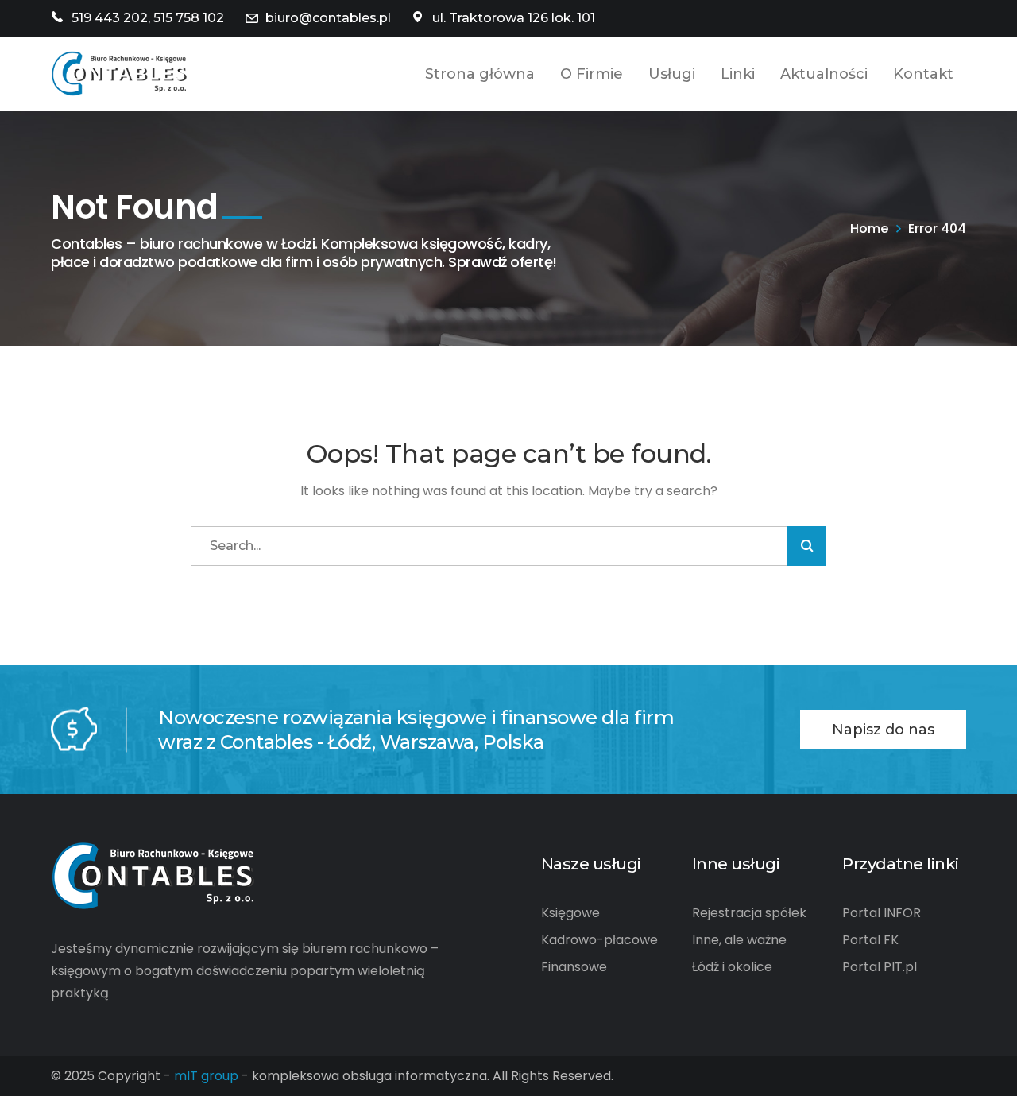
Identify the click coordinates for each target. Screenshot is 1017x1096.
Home (869, 228)
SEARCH (806, 546)
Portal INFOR (881, 913)
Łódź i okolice (732, 967)
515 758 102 (188, 17)
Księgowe (570, 913)
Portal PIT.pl (879, 967)
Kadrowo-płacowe (599, 940)
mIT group (206, 1076)
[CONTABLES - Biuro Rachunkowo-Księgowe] (119, 73)
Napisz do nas (883, 729)
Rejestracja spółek (749, 913)
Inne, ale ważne (739, 940)
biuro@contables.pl (328, 17)
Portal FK (870, 940)
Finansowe (574, 967)
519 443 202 (110, 17)
